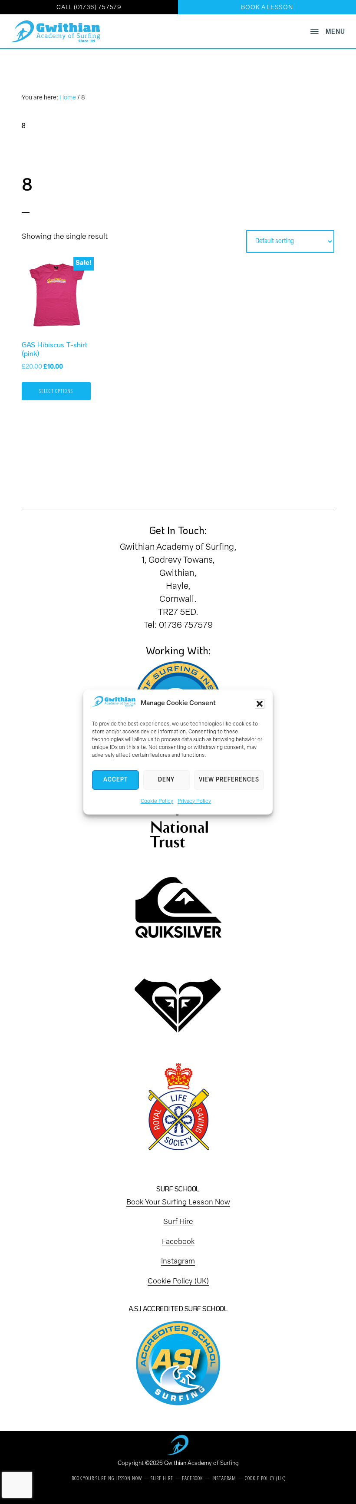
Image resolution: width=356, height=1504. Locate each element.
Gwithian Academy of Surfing (201, 1463)
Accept (115, 780)
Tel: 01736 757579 (178, 625)
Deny (166, 780)
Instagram (178, 1261)
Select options (56, 391)
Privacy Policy (194, 801)
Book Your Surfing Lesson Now (178, 1202)
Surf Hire (178, 1222)
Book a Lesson (267, 7)
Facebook (178, 1242)
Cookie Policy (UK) (178, 1281)
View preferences (229, 780)
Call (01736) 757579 (88, 7)
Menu (335, 32)
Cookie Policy (157, 801)
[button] (259, 703)
